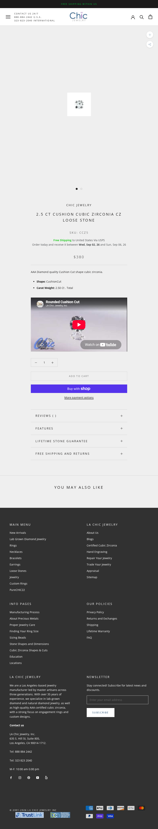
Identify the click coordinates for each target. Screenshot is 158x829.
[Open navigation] (8, 16)
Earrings (15, 564)
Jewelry (14, 577)
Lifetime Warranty (98, 631)
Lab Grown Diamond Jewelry (28, 539)
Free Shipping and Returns (62, 453)
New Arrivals (18, 533)
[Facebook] (11, 777)
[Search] (142, 17)
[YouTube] (37, 777)
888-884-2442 (23, 17)
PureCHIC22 (17, 590)
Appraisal (93, 571)
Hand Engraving (97, 552)
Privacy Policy (95, 612)
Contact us (17, 725)
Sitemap (92, 577)
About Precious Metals (24, 618)
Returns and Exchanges (102, 618)
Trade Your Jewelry (99, 564)
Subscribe (100, 712)
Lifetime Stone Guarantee (61, 441)
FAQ (89, 637)
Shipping (92, 625)
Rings (13, 545)
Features (44, 428)
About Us (92, 533)
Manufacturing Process (25, 612)
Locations (16, 663)
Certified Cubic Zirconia (102, 545)
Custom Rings (18, 583)
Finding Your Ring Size (24, 631)
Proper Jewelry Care (22, 625)
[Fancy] (46, 777)
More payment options (79, 397)
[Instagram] (19, 777)
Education (16, 656)
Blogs (90, 539)
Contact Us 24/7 (26, 13)
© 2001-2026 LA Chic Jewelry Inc (33, 810)
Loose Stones (18, 571)
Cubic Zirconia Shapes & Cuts (29, 650)
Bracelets (16, 558)
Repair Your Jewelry (99, 558)
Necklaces (16, 552)
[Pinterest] (28, 777)
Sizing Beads (18, 637)
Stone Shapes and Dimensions (29, 644)
